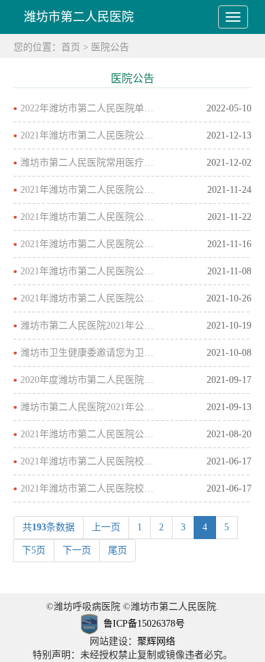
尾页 (117, 550)
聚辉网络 (156, 641)
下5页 (34, 550)
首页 (70, 47)
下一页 (77, 550)
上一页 (106, 527)
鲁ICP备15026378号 (144, 624)
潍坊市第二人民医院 (79, 17)
